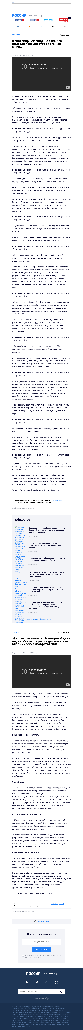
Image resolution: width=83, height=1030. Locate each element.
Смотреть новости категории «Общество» (32, 619)
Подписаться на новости (41, 934)
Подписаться (41, 949)
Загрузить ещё (43, 921)
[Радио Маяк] (63, 22)
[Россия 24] (34, 20)
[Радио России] (48, 21)
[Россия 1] (19, 20)
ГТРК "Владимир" (57, 500)
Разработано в (40, 998)
